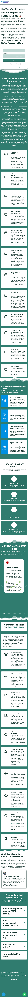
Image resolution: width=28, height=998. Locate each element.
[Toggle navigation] (25, 2)
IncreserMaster (14, 823)
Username (5, 47)
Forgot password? (20, 56)
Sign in (14, 60)
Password (5, 53)
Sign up (20, 67)
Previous (2, 585)
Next (26, 585)
